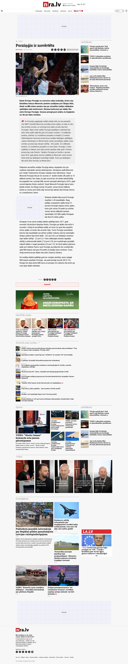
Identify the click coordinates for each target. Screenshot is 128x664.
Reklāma (23, 657)
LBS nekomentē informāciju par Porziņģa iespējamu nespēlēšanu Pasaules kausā (70, 333)
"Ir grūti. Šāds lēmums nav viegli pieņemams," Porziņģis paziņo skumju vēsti (38, 333)
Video (19, 456)
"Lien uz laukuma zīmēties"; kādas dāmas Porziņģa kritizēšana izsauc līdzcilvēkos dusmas (23, 333)
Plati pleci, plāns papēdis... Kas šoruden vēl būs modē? (40, 388)
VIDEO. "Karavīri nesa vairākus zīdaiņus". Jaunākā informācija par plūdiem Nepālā (30, 589)
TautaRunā (55, 11)
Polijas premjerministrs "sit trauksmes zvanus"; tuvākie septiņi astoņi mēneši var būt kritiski (61, 590)
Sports (70, 11)
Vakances (66, 657)
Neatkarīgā (38, 11)
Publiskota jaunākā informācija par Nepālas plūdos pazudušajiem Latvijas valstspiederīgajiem (34, 531)
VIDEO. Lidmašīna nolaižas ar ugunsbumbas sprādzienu (100, 57)
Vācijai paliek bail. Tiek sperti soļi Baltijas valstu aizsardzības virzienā (99, 48)
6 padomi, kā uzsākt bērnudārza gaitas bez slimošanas (40, 360)
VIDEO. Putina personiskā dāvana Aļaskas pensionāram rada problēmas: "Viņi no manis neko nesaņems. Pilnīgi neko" (49, 349)
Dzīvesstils (47, 11)
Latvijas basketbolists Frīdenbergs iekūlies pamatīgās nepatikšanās (70, 446)
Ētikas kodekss (59, 657)
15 (62, 383)
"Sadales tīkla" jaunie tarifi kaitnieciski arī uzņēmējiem (41, 383)
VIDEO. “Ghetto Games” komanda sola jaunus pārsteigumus (28, 438)
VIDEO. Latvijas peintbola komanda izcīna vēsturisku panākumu (71, 424)
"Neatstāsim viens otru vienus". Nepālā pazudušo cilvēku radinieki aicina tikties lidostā (99, 88)
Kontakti (72, 657)
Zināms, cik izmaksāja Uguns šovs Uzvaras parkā (39, 394)
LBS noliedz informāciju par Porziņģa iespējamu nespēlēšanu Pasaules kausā (54, 333)
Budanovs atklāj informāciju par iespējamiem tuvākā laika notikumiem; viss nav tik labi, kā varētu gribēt (66, 524)
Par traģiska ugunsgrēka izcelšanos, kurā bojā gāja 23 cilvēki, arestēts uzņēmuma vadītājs (46, 366)
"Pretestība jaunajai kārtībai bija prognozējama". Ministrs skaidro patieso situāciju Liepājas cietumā (65, 555)
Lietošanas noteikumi (43, 657)
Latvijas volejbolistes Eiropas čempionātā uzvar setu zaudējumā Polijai (57, 446)
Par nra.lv (18, 657)
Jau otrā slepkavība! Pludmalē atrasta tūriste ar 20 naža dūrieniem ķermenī (100, 77)
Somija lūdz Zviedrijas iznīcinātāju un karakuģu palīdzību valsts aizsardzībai (101, 68)
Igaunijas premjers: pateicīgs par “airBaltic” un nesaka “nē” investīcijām (47, 355)
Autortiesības (52, 657)
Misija (27, 657)
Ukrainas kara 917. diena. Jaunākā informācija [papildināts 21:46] (44, 372)
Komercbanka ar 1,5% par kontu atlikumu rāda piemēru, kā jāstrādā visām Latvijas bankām (47, 399)
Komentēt (47, 284)
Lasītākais (86, 42)
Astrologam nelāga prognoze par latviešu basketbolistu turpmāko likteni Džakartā (47, 377)
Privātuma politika (34, 657)
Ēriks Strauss (19, 49)
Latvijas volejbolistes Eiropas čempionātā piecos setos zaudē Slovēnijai (57, 425)
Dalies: (41, 279)
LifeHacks (63, 11)
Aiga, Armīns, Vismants (69, 5)
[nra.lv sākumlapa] (52, 4)
